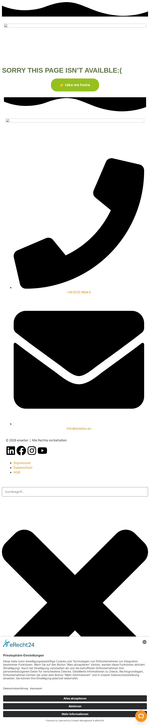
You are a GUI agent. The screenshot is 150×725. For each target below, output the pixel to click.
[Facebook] (21, 450)
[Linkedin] (11, 450)
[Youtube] (42, 450)
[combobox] (75, 491)
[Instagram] (32, 450)
